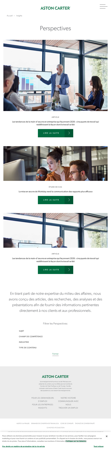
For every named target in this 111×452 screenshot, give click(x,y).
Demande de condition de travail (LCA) (45, 423)
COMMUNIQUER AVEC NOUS (68, 403)
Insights (42, 408)
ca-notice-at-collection (55, 428)
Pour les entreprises (42, 405)
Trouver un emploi (68, 408)
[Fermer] (107, 436)
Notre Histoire (68, 398)
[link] (55, 331)
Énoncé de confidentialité (85, 423)
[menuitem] (42, 400)
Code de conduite (67, 423)
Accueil (55, 8)
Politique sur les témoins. (76, 441)
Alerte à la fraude (23, 423)
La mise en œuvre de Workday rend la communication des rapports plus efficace (55, 179)
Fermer (55, 354)
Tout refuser (99, 446)
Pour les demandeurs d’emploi (43, 400)
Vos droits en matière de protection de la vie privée (23, 446)
